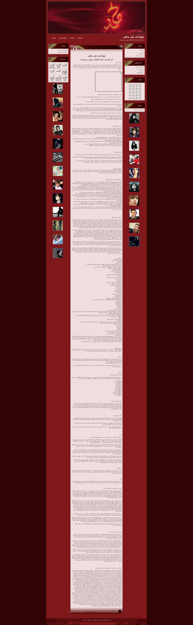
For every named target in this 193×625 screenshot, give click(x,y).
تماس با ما (71, 38)
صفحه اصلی (80, 38)
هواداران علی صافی (138, 109)
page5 (78, 611)
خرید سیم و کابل (139, 55)
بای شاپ (141, 50)
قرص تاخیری (140, 69)
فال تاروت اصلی (139, 67)
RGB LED (141, 53)
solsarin (141, 70)
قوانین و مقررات (62, 38)
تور (142, 52)
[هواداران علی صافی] (97, 18)
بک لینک (54, 38)
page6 (82, 611)
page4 (74, 611)
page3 (70, 611)
